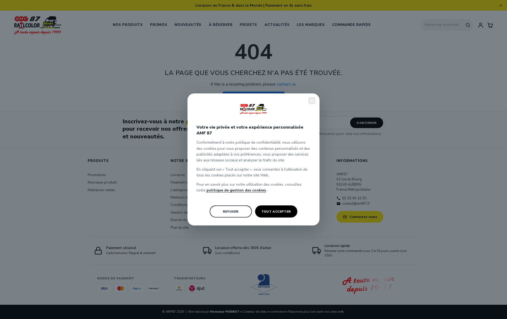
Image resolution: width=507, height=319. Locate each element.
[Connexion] (480, 25)
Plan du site (180, 227)
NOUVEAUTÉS (188, 24)
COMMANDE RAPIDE (351, 24)
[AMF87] (38, 25)
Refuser (231, 211)
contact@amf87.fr (356, 203)
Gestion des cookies (186, 212)
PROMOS (158, 24)
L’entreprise (180, 190)
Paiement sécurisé (185, 182)
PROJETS (248, 24)
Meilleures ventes (101, 190)
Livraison (178, 175)
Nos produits (128, 24)
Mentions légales (184, 197)
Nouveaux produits (102, 182)
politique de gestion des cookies (236, 190)
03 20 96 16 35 (354, 198)
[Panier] (490, 25)
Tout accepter (276, 211)
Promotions (97, 175)
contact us (286, 84)
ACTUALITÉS (277, 24)
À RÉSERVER (221, 24)
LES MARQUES (311, 24)
